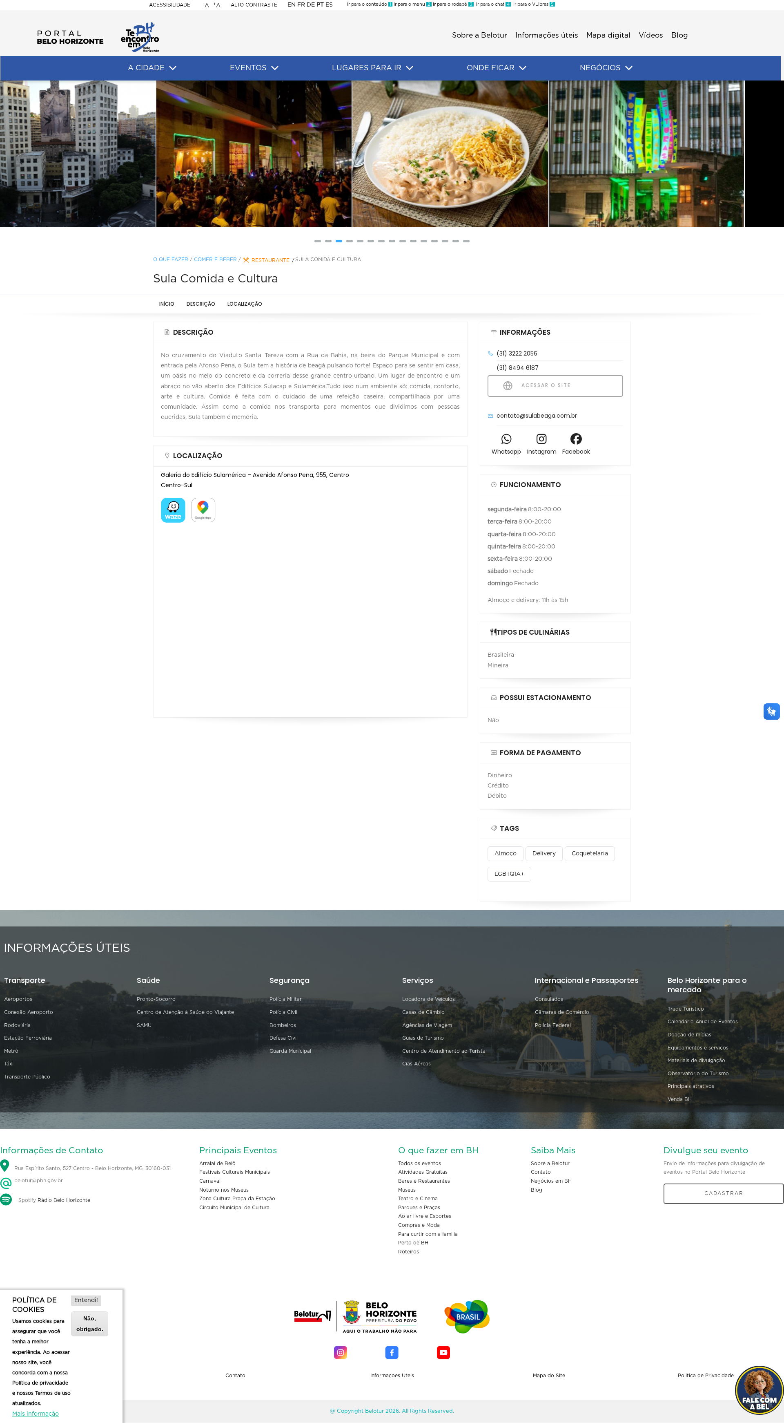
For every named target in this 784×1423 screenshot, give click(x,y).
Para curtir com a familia (428, 1234)
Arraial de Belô (217, 1163)
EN (291, 5)
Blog (679, 35)
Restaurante (271, 260)
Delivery (544, 854)
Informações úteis (546, 35)
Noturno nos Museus (224, 1190)
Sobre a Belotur (479, 35)
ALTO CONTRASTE (254, 4)
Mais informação (35, 1414)
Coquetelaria (590, 854)
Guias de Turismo (423, 1038)
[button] (317, 241)
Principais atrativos (691, 1086)
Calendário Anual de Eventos (703, 1021)
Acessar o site (545, 385)
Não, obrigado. (89, 1323)
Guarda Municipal (290, 1051)
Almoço (505, 854)
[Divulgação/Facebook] (392, 154)
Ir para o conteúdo (369, 4)
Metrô (11, 1051)
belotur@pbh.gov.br (38, 1180)
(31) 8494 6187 (518, 368)
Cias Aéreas (416, 1063)
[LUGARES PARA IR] (409, 68)
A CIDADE (146, 68)
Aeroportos (18, 999)
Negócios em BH (551, 1181)
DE (311, 5)
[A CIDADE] (173, 68)
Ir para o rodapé (452, 4)
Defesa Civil (284, 1038)
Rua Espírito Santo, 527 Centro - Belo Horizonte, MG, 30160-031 (92, 1168)
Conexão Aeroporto (28, 1012)
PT (320, 5)
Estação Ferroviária (28, 1038)
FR (301, 5)
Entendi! (86, 1300)
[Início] (98, 24)
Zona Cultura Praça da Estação (237, 1198)
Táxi (8, 1063)
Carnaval (209, 1181)
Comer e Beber (215, 259)
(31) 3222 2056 (517, 353)
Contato (541, 1172)
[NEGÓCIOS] (629, 68)
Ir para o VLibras (532, 4)
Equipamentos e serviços (698, 1047)
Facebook (576, 451)
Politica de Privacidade (706, 1375)
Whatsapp (506, 451)
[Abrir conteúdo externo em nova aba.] (173, 503)
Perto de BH (413, 1242)
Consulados (549, 999)
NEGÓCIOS (600, 68)
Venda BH (680, 1099)
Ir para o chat (492, 4)
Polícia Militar (286, 999)
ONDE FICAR (490, 68)
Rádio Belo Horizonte (64, 1200)
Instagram (542, 451)
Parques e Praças (419, 1207)
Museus (407, 1190)
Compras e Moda (419, 1225)
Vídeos (651, 35)
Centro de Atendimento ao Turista (444, 1051)
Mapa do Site (549, 1375)
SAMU (144, 1025)
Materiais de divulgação (696, 1060)
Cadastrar (724, 1193)
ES (329, 5)
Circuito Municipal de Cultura (234, 1207)
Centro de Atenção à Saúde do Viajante (185, 1012)
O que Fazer (170, 259)
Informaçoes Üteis (392, 1375)
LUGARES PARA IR (366, 68)
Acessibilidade (169, 4)
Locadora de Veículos (428, 999)
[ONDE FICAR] (523, 68)
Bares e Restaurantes (424, 1181)
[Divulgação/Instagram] (196, 154)
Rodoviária (17, 1025)
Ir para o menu (411, 4)
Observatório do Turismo (698, 1073)
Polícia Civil (283, 1012)
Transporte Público (27, 1076)
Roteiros (408, 1251)
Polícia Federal (553, 1025)
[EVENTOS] (275, 68)
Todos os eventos (419, 1163)
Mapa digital (608, 35)
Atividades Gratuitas (423, 1172)
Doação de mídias (689, 1034)
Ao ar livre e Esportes (424, 1216)
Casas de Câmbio (423, 1012)
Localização (244, 303)
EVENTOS (248, 68)
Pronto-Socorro (156, 999)
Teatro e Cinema (418, 1198)
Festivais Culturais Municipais (234, 1172)
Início (166, 303)
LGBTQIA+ (509, 874)
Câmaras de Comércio (562, 1012)
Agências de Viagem (427, 1025)
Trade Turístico (686, 1009)
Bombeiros (283, 1025)
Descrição (201, 303)
